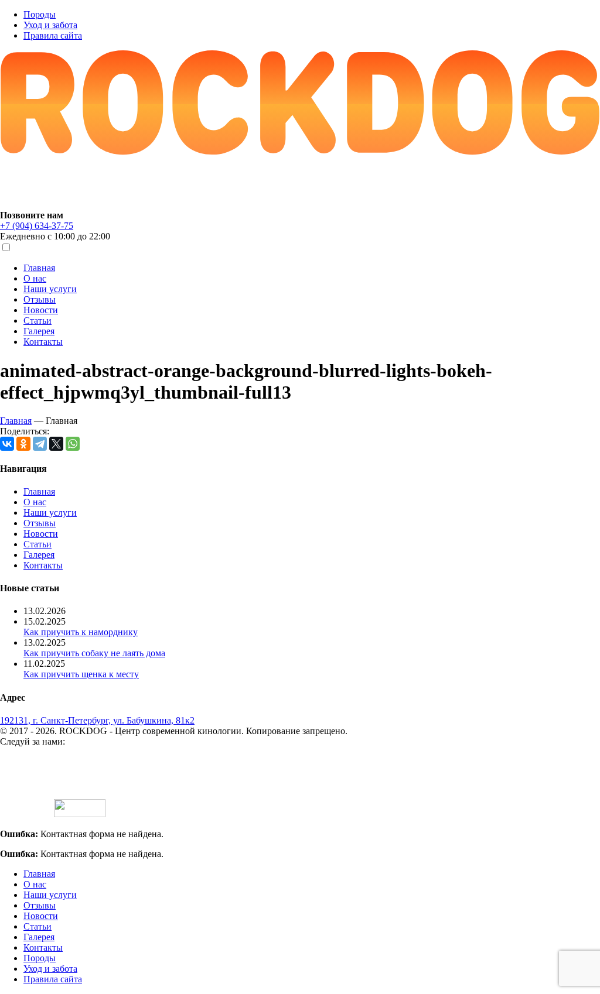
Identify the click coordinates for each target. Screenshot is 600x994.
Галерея (38, 331)
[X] (56, 444)
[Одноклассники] (23, 444)
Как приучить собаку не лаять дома (94, 653)
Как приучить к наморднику (80, 632)
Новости (40, 310)
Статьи (37, 320)
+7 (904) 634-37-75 (36, 226)
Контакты (43, 342)
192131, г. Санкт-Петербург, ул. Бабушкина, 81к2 (97, 720)
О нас (34, 278)
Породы (39, 14)
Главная (39, 268)
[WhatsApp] (73, 444)
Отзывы (39, 299)
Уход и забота (50, 25)
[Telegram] (40, 444)
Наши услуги (50, 289)
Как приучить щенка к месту (81, 674)
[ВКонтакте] (7, 444)
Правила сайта (52, 35)
